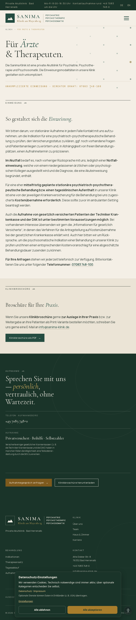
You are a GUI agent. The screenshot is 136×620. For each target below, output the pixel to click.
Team (76, 529)
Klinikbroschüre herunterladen (76, 482)
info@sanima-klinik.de (54, 327)
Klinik (9, 29)
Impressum (39, 591)
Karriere (77, 539)
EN (129, 5)
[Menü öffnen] (126, 18)
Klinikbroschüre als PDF (25, 338)
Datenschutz (25, 591)
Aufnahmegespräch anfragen (28, 482)
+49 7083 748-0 (108, 5)
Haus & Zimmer (81, 534)
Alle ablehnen (42, 609)
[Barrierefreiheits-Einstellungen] (128, 610)
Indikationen (12, 556)
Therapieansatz (14, 562)
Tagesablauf (12, 567)
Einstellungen (26, 601)
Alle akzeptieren (92, 609)
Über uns (78, 523)
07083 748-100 (82, 264)
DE (121, 5)
